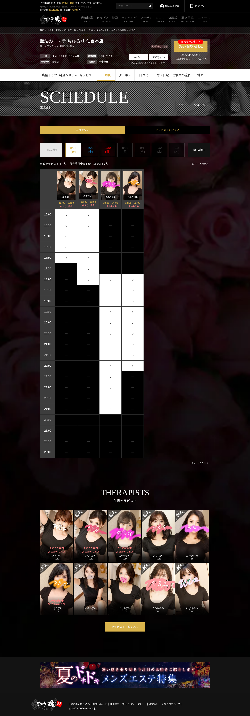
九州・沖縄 (80, 3)
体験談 (173, 19)
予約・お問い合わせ (191, 44)
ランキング (129, 19)
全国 (43, 3)
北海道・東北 (68, 3)
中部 (59, 3)
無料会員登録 (172, 6)
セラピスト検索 (107, 19)
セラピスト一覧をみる (125, 626)
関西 (53, 3)
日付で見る (82, 129)
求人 (100, 3)
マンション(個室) (56, 46)
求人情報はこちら (159, 46)
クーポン (146, 19)
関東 (48, 3)
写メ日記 (187, 19)
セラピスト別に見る (167, 130)
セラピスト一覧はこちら (193, 104)
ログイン (199, 6)
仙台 (42, 46)
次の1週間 (198, 149)
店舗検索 (87, 19)
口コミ (160, 19)
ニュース (204, 19)
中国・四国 (92, 3)
